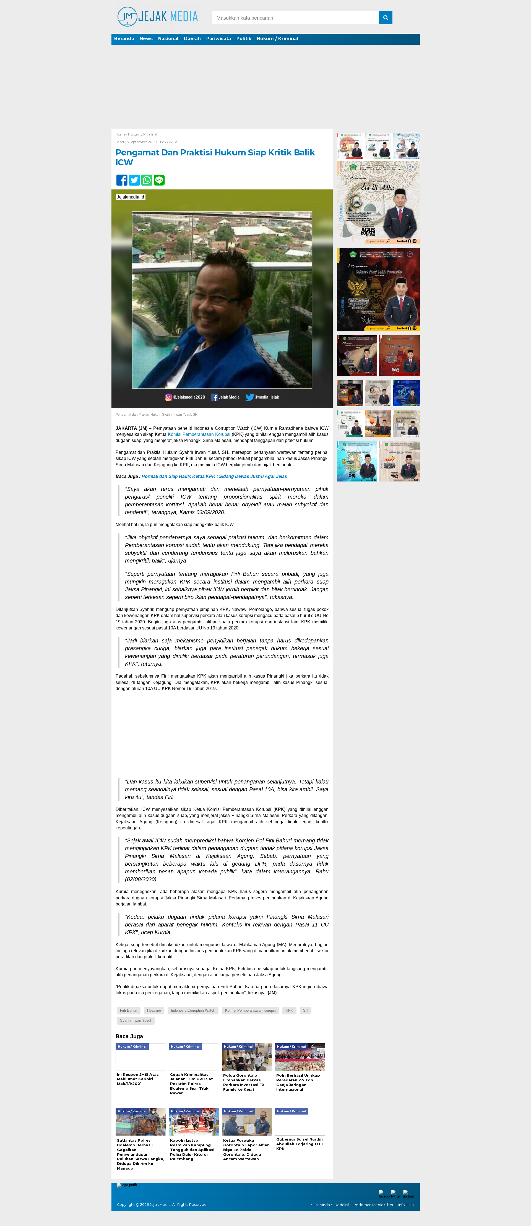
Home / (122, 134)
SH (305, 1010)
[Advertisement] (265, 87)
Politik (243, 38)
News (146, 38)
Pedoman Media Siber (373, 1205)
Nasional (168, 38)
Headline (154, 1010)
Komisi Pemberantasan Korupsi (199, 434)
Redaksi (342, 1205)
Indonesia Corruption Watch (193, 1010)
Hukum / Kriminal (277, 38)
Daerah (192, 38)
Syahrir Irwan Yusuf (135, 1020)
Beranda (124, 38)
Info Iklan (406, 1205)
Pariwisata (218, 38)
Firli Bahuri (128, 1010)
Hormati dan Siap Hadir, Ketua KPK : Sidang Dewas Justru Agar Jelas (214, 476)
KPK (289, 1010)
